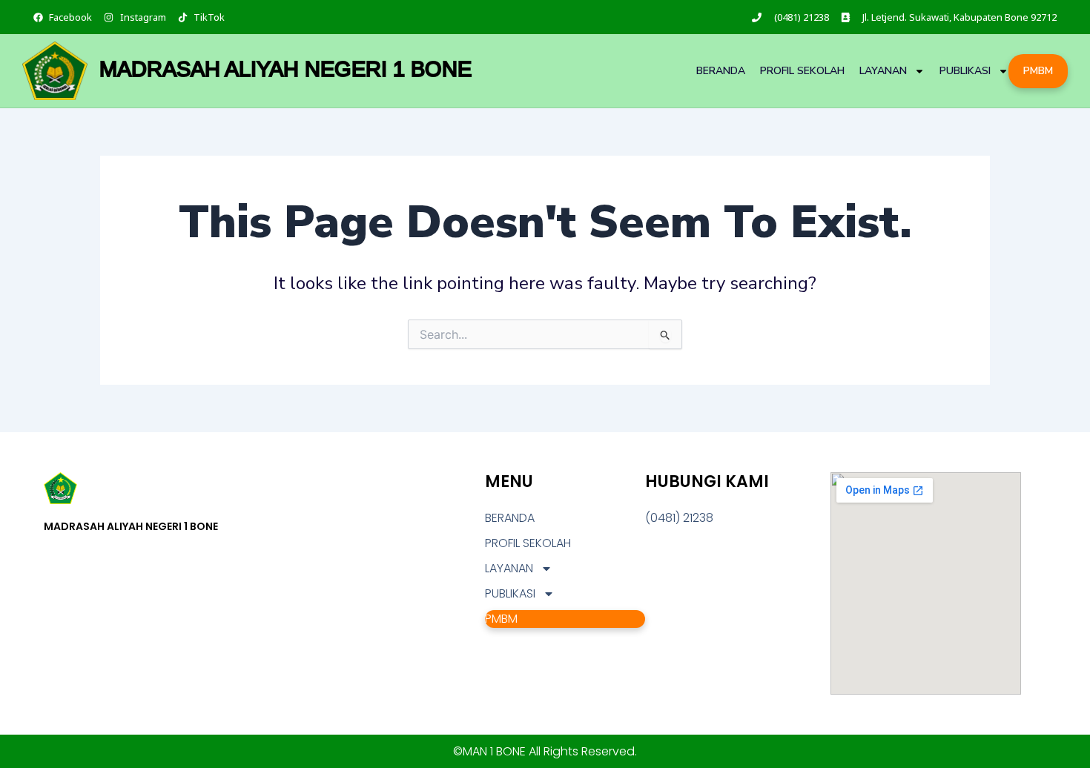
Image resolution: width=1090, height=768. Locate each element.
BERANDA (720, 71)
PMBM (1038, 71)
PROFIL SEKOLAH (802, 71)
